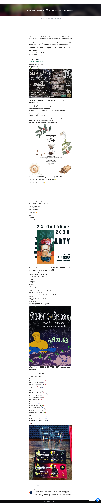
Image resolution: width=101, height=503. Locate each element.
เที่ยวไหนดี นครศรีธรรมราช (43, 485)
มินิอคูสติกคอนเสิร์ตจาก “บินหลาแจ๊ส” (36, 61)
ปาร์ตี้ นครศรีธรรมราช (33, 485)
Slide (55, 18)
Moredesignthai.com (49, 18)
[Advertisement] (50, 28)
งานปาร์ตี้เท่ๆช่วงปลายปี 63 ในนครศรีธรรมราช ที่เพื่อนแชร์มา (50, 10)
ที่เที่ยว (61, 18)
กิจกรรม (58, 18)
